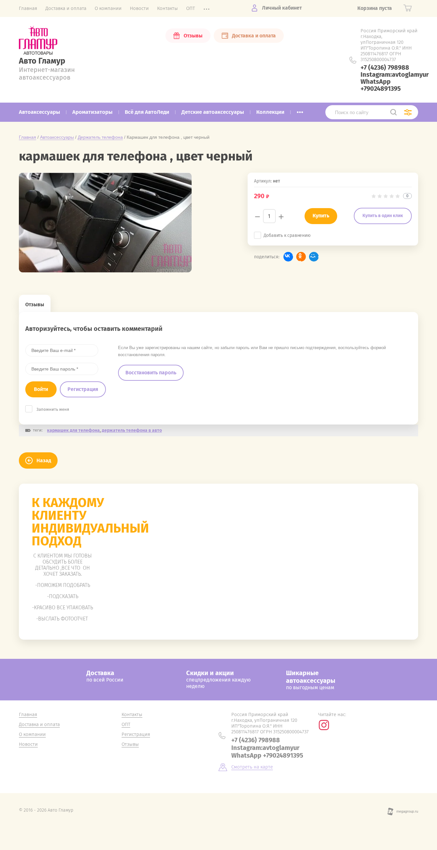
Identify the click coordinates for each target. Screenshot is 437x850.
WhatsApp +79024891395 (381, 85)
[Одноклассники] (301, 256)
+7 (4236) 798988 (385, 67)
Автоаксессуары (57, 137)
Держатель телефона (100, 137)
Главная (27, 137)
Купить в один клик (382, 215)
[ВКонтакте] (288, 256)
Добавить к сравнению (287, 235)
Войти (41, 389)
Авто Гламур (42, 61)
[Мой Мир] (314, 256)
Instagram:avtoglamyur (395, 74)
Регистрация (83, 389)
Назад (43, 460)
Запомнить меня (52, 409)
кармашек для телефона (73, 430)
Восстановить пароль (150, 373)
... (300, 110)
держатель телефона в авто (132, 430)
